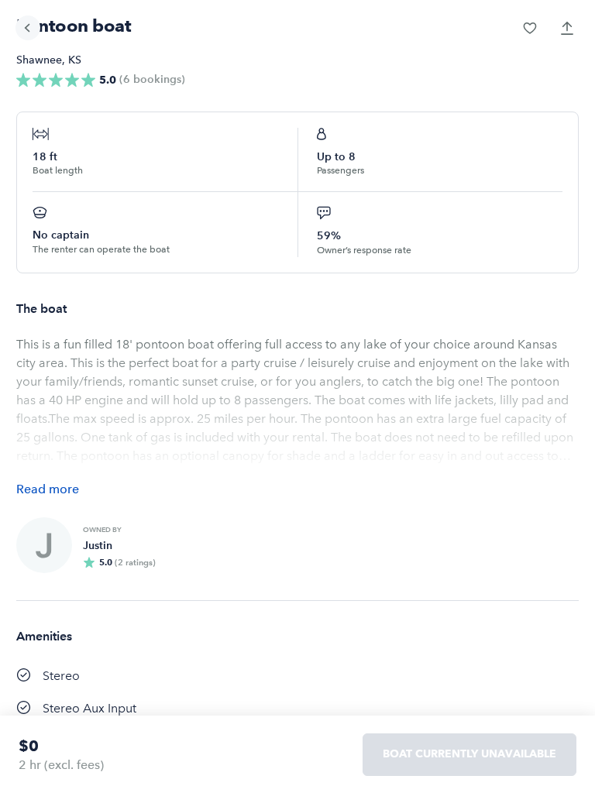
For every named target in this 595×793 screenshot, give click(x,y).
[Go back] (27, 27)
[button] (530, 27)
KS (74, 60)
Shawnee (39, 60)
